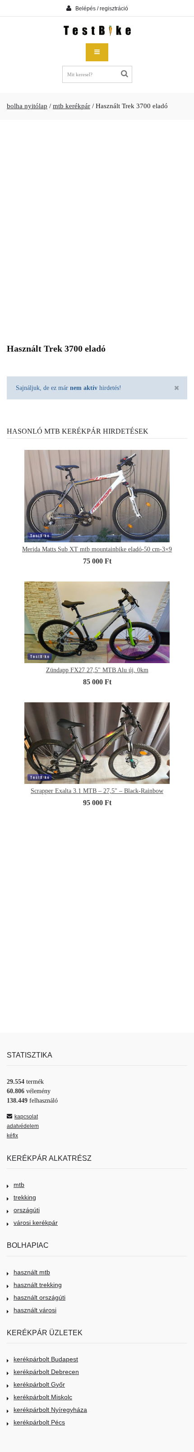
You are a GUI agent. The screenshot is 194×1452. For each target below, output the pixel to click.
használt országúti (39, 1297)
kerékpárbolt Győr (39, 1384)
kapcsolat (26, 1116)
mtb (19, 1184)
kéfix (12, 1135)
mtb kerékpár (71, 106)
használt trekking (38, 1284)
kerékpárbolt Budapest (46, 1359)
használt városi (35, 1310)
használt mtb (32, 1272)
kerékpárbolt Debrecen (46, 1371)
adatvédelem (23, 1126)
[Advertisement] (97, 228)
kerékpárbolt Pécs (39, 1422)
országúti (27, 1210)
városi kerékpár (36, 1222)
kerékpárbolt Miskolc (43, 1397)
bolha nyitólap (27, 106)
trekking (25, 1197)
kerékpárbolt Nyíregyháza (50, 1409)
